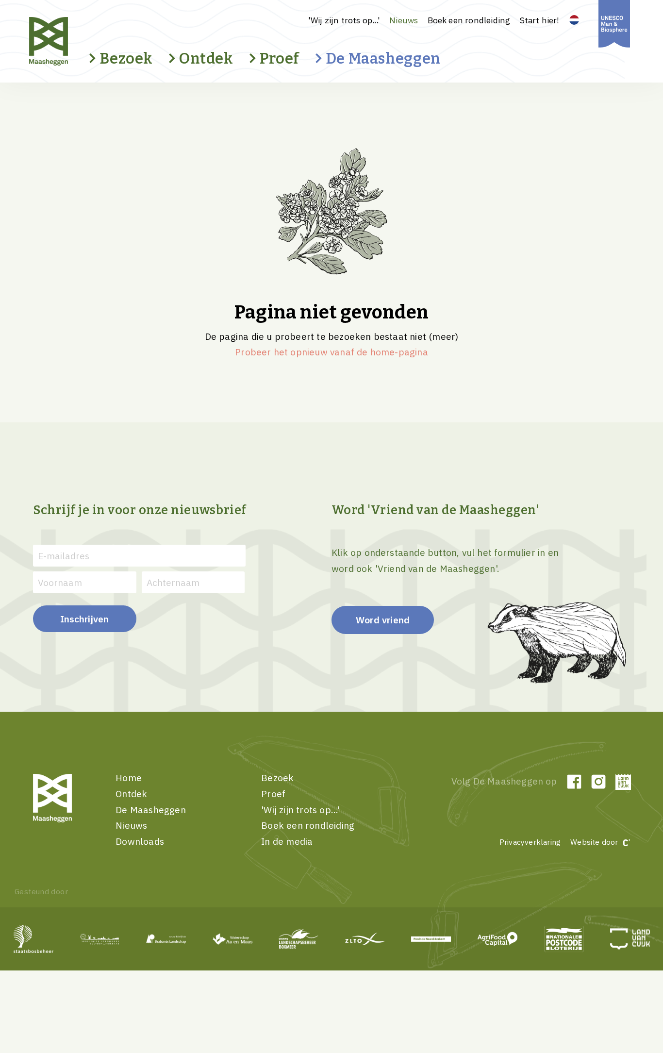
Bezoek (126, 58)
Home (129, 777)
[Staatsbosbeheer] (33, 938)
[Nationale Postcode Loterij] (563, 938)
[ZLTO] (365, 938)
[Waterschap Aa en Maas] (232, 938)
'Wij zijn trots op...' (344, 20)
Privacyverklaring (530, 842)
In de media (287, 841)
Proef (279, 58)
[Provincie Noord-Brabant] (431, 938)
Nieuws (403, 20)
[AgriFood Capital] (497, 938)
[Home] (65, 41)
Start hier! (540, 20)
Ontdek (206, 58)
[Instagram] (598, 781)
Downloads (140, 841)
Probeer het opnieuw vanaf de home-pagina (331, 352)
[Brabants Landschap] (166, 938)
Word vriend (383, 620)
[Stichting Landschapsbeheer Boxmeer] (298, 938)
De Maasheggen (383, 58)
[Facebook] (574, 781)
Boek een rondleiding (469, 20)
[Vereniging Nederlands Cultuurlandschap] (99, 938)
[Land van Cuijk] (622, 781)
